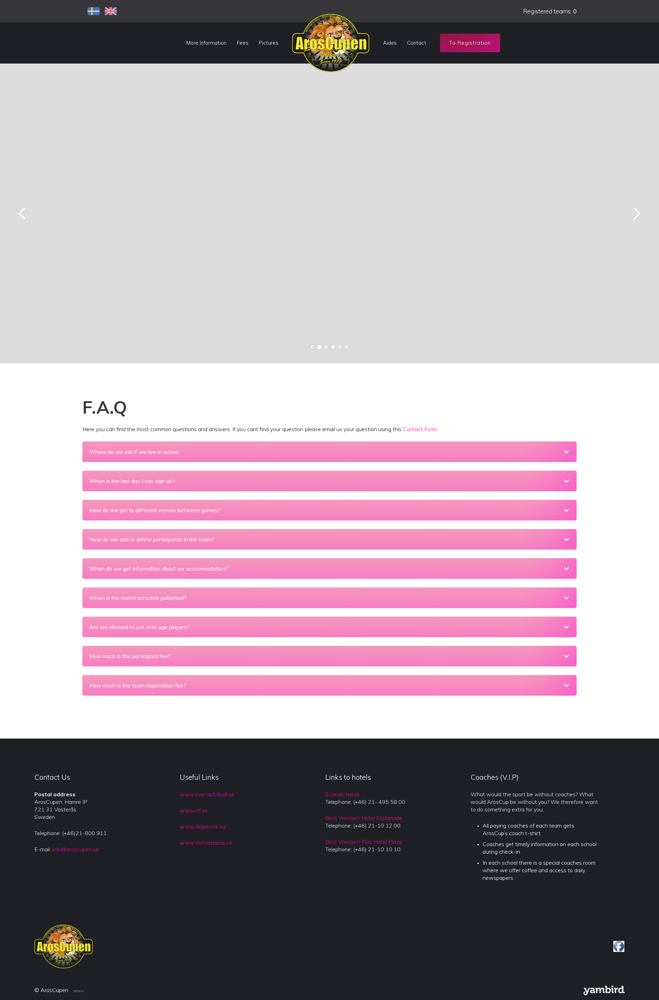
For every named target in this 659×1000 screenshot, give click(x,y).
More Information (206, 43)
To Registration (470, 43)
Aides (390, 43)
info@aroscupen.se (75, 849)
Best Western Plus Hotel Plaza (363, 841)
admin (78, 991)
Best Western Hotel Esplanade (363, 817)
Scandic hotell (342, 794)
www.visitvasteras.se (206, 842)
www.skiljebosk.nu (203, 826)
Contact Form (420, 429)
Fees (242, 43)
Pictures (268, 43)
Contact (416, 43)
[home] (330, 43)
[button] (22, 213)
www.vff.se (194, 810)
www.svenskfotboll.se (207, 794)
